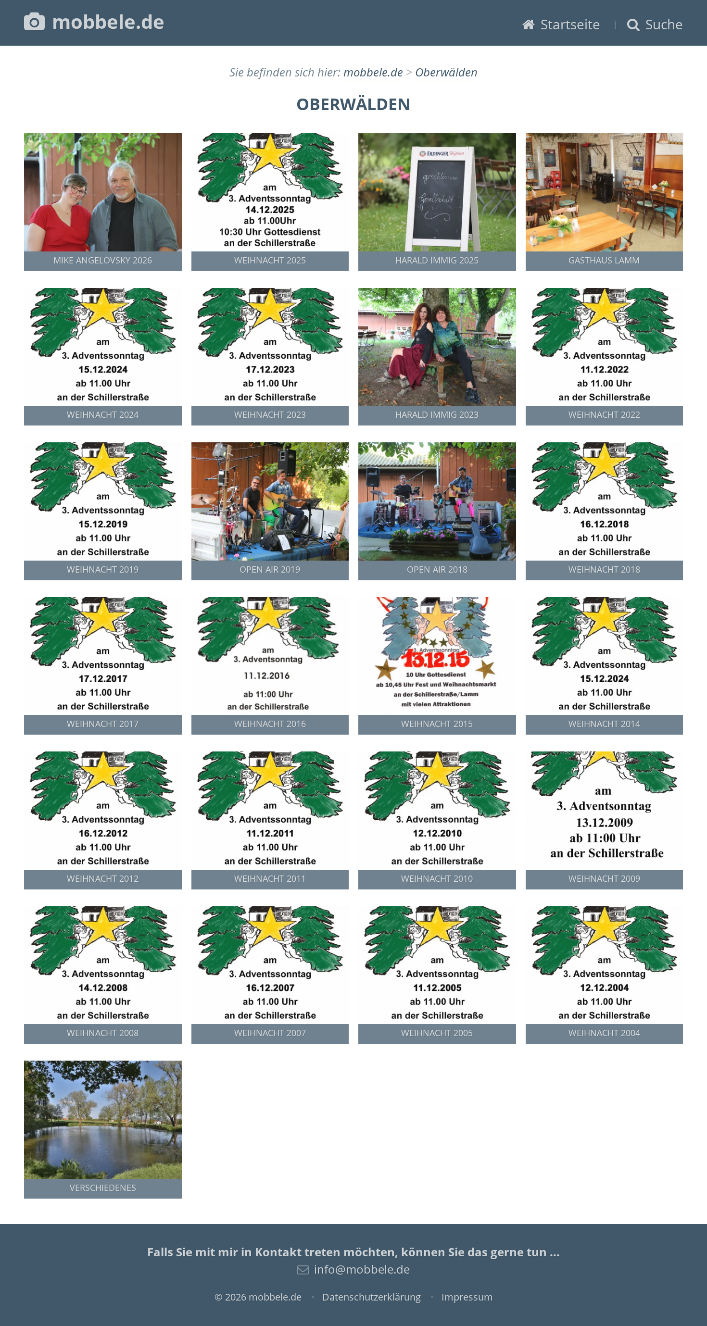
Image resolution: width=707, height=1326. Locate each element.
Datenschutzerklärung (371, 1296)
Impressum (467, 1296)
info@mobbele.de (362, 1269)
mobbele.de (105, 21)
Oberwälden (446, 72)
